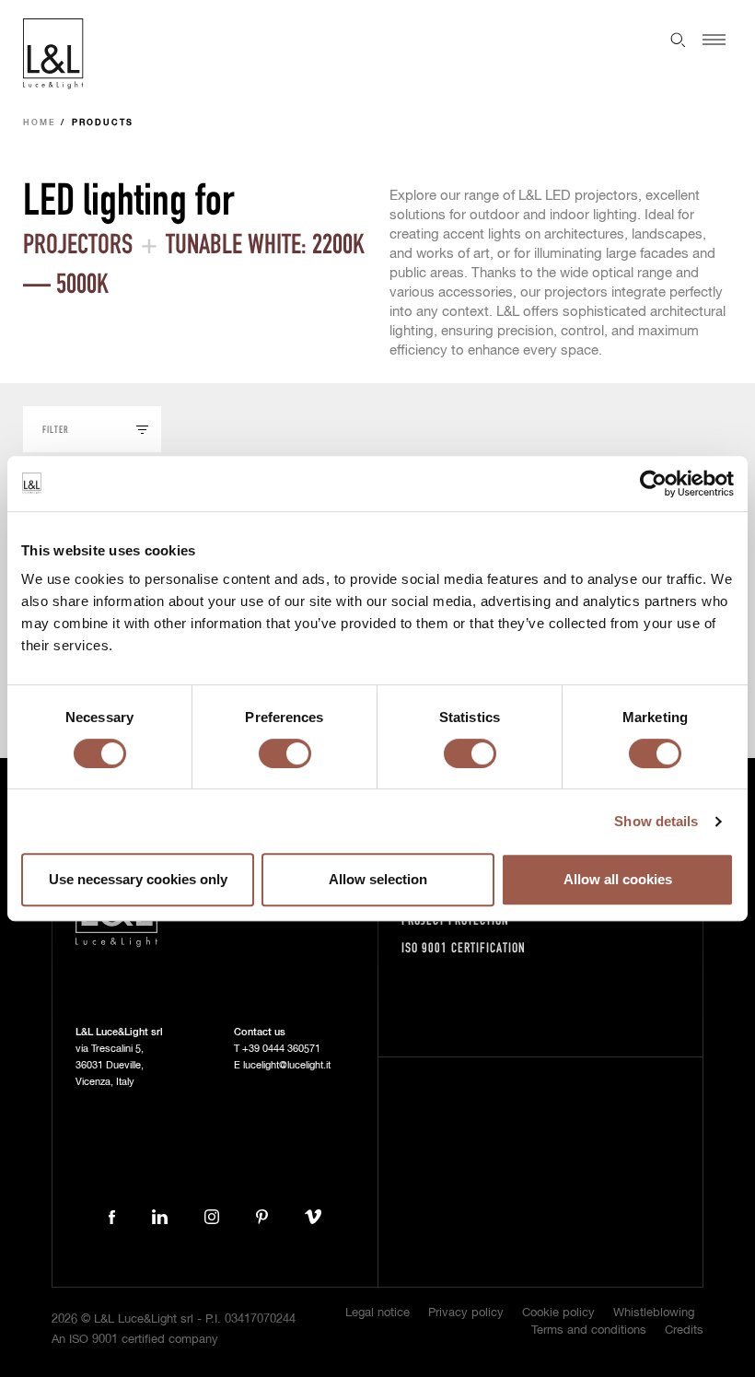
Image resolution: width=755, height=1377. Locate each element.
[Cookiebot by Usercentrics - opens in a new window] (653, 483)
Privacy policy (466, 1313)
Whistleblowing (653, 1313)
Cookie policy (558, 1313)
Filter (55, 429)
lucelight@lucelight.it (287, 1065)
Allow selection (378, 879)
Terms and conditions (588, 1330)
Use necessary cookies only (138, 879)
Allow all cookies (617, 879)
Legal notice (377, 1313)
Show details (656, 821)
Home (39, 123)
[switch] (285, 753)
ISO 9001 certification (463, 947)
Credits (684, 1330)
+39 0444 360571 (281, 1049)
